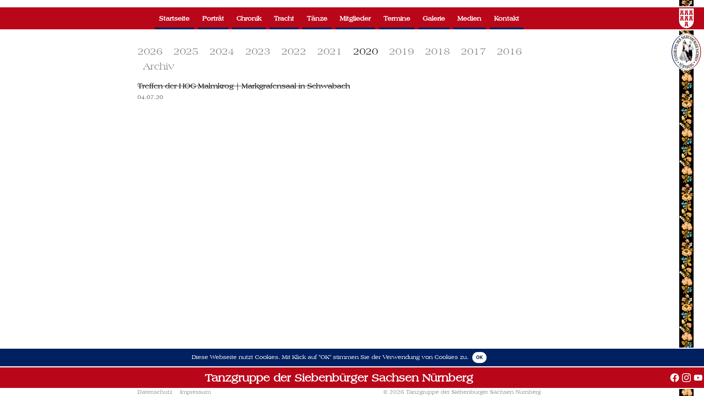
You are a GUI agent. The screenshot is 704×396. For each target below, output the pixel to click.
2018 (437, 51)
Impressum (195, 392)
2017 (473, 51)
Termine (397, 18)
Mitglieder (355, 18)
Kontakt (506, 18)
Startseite (174, 18)
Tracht (284, 18)
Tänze (317, 18)
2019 (401, 51)
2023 (257, 51)
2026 (150, 51)
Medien (469, 18)
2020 (365, 51)
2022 (293, 51)
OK (479, 357)
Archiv (158, 66)
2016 (509, 51)
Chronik (248, 18)
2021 (329, 51)
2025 (185, 51)
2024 (221, 51)
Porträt (213, 18)
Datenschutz (155, 392)
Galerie (434, 18)
